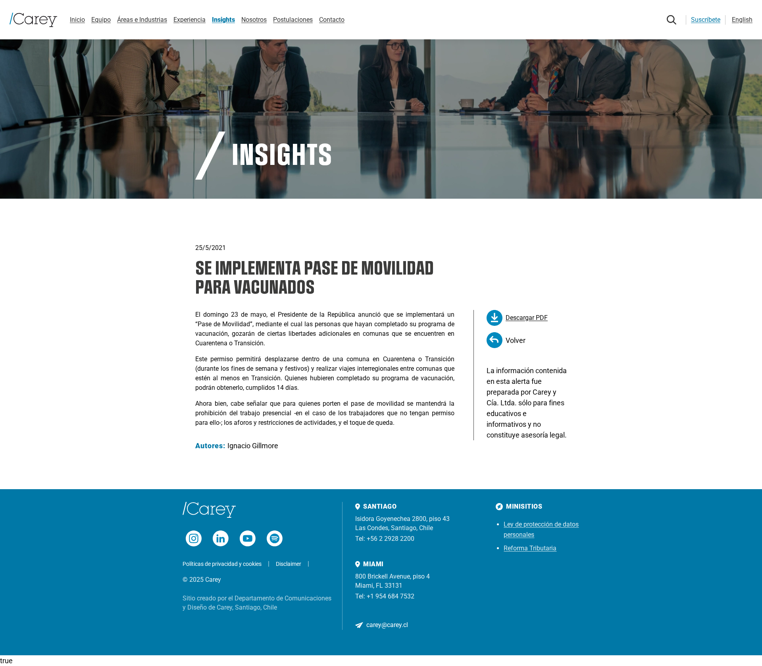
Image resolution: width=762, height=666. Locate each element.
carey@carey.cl (387, 625)
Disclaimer (288, 564)
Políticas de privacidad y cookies (222, 564)
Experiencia (189, 19)
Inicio (77, 19)
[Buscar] (671, 20)
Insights (223, 19)
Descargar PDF (527, 317)
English (742, 19)
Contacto (331, 19)
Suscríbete (705, 19)
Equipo (101, 19)
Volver (515, 340)
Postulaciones (293, 19)
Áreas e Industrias (142, 19)
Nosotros (254, 19)
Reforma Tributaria (530, 548)
